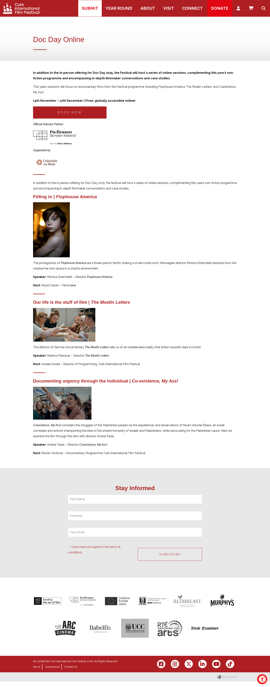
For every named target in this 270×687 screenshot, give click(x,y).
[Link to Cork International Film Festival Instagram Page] (175, 664)
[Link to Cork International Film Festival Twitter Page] (189, 664)
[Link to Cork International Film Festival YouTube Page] (216, 664)
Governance (52, 666)
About (36, 666)
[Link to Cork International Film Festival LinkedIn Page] (202, 664)
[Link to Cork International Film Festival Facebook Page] (161, 664)
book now (70, 112)
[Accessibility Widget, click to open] (262, 679)
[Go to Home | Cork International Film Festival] (21, 8)
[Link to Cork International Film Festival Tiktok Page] (230, 664)
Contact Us (70, 666)
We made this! (229, 677)
